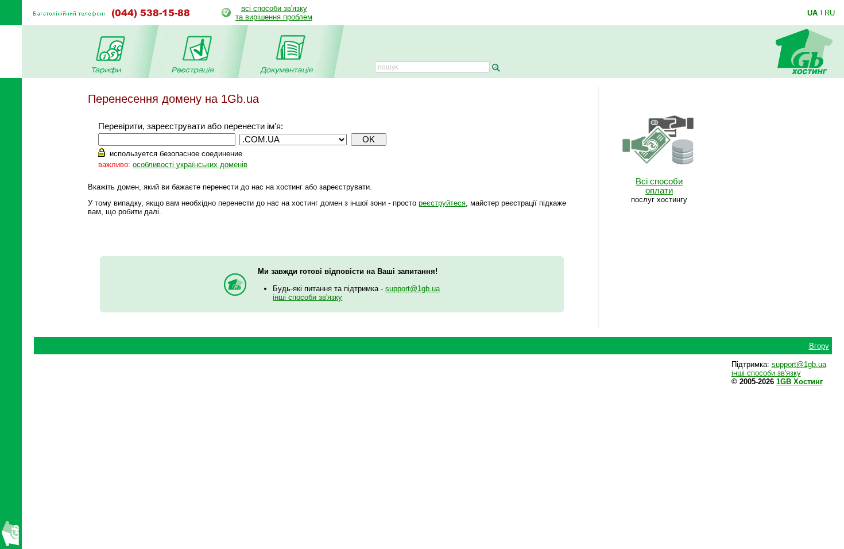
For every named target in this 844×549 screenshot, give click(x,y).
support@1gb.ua (412, 288)
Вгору (819, 346)
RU (829, 13)
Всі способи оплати (659, 186)
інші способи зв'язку (307, 297)
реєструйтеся (442, 203)
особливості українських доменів (190, 164)
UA (812, 13)
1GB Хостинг (799, 381)
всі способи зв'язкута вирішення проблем (273, 12)
